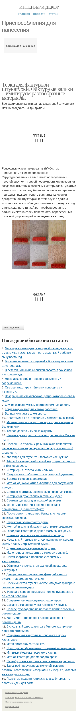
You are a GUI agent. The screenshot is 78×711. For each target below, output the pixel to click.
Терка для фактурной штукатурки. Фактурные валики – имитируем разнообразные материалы (37, 90)
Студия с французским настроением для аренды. (38, 405)
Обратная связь (12, 706)
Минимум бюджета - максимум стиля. (32, 652)
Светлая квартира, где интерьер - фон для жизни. (40, 492)
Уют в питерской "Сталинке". (26, 644)
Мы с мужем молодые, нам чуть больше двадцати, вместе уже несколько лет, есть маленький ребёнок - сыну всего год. (37, 352)
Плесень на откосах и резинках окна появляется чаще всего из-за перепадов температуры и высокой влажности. (37, 448)
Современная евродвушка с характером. (34, 600)
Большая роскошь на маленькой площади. (35, 535)
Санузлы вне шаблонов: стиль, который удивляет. (40, 474)
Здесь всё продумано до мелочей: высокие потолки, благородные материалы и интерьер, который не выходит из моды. (39, 669)
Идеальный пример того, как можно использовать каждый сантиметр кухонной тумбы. (38, 541)
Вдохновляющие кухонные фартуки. (31, 548)
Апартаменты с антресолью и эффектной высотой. (41, 418)
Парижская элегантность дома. (27, 522)
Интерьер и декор (39, 7)
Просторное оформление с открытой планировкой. (41, 648)
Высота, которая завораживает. (28, 478)
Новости (39, 14)
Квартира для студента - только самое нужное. (38, 457)
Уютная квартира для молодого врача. (32, 657)
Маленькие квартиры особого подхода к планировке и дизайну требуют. (31, 507)
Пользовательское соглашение (29, 697)
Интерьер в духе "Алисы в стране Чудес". (34, 496)
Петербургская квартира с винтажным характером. (41, 661)
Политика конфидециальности (18, 701)
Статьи (53, 14)
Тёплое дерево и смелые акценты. (30, 431)
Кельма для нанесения (20, 45)
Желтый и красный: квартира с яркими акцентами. (40, 526)
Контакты (9, 697)
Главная (24, 14)
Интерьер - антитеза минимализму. (30, 470)
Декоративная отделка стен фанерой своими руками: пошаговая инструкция (34, 576)
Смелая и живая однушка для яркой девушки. (37, 605)
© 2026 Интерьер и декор (16, 692)
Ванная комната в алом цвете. (25, 413)
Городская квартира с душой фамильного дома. (39, 531)
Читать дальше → (13, 327)
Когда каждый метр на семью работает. (31, 409)
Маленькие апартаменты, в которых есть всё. (37, 552)
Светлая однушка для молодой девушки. (34, 500)
